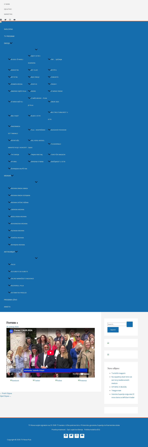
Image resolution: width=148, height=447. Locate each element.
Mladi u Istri (35, 116)
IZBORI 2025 (55, 102)
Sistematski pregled (19, 293)
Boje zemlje (35, 77)
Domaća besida (16, 84)
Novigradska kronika (19, 224)
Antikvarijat (9, 252)
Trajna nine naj (36, 155)
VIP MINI (14, 162)
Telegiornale (56, 144)
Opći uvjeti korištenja (75, 429)
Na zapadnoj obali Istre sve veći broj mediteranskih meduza (121, 380)
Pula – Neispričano (38, 130)
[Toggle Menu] (36, 49)
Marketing (8, 14)
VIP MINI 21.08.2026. (119, 387)
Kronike (7, 176)
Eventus (34, 84)
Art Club (34, 70)
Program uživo (10, 300)
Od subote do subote (19, 271)
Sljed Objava (5, 396)
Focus (13, 264)
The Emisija (15, 155)
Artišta (53, 70)
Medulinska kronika (18, 217)
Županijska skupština (19, 169)
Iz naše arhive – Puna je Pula (37, 101)
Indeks (33, 91)
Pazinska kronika (17, 231)
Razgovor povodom (58, 130)
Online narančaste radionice (22, 279)
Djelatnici (8, 9)
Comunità (54, 77)
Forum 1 (54, 84)
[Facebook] (1, 20)
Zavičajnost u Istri (58, 162)
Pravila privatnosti (58, 429)
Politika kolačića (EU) (92, 429)
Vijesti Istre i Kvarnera (34, 59)
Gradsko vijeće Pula (18, 91)
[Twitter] (5, 20)
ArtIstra (14, 77)
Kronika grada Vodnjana (20, 195)
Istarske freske (57, 91)
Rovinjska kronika (18, 245)
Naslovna (8, 29)
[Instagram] (10, 20)
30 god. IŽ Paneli (17, 59)
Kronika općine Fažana (19, 202)
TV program (9, 36)
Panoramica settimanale (14, 129)
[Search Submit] (130, 324)
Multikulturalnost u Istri (58, 115)
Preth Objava (6, 393)
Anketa (7, 307)
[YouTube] (14, 20)
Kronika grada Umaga (19, 188)
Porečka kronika (17, 238)
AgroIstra (15, 70)
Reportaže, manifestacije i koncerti (17, 144)
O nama (7, 4)
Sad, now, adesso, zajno (36, 144)
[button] (11, 43)
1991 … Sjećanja (56, 59)
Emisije (7, 43)
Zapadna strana (37, 162)
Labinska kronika (17, 209)
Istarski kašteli (17, 102)
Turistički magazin (58, 155)
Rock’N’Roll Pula (17, 286)
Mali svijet (15, 116)
